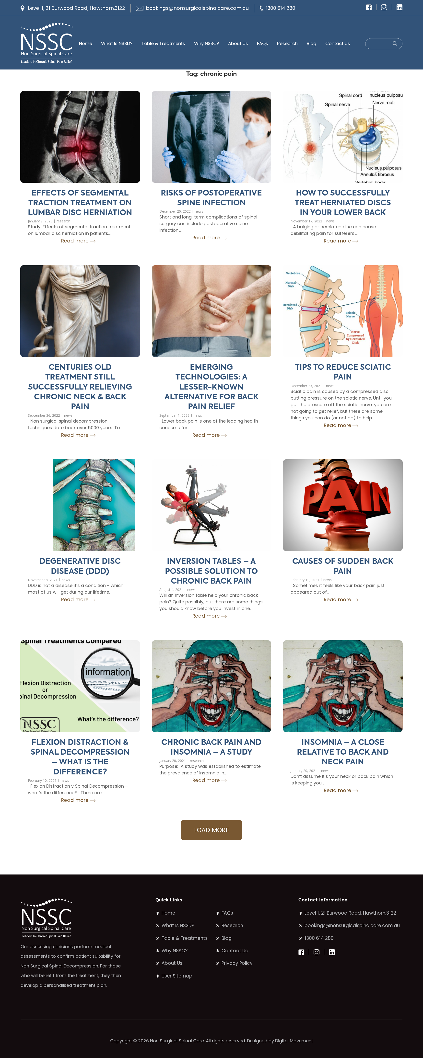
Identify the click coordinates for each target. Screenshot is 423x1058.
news (199, 211)
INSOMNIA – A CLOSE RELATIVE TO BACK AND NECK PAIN (343, 752)
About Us (238, 43)
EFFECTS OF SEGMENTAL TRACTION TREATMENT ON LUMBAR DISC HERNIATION (80, 203)
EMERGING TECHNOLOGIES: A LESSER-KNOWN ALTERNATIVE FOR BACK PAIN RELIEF (211, 387)
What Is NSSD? (116, 43)
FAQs (262, 43)
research (63, 221)
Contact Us (337, 43)
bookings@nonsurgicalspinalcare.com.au (197, 8)
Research (287, 43)
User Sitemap (177, 976)
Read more (75, 240)
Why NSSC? (206, 43)
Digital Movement (294, 1041)
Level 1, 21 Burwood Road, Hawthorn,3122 (76, 8)
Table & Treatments (163, 43)
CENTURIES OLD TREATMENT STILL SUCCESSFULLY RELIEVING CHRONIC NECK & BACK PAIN (80, 387)
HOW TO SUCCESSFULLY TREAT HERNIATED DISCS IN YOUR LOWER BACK (343, 203)
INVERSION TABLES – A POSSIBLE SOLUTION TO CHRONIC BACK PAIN (211, 571)
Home (85, 43)
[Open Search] (383, 43)
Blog (311, 43)
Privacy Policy (237, 963)
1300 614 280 (280, 8)
